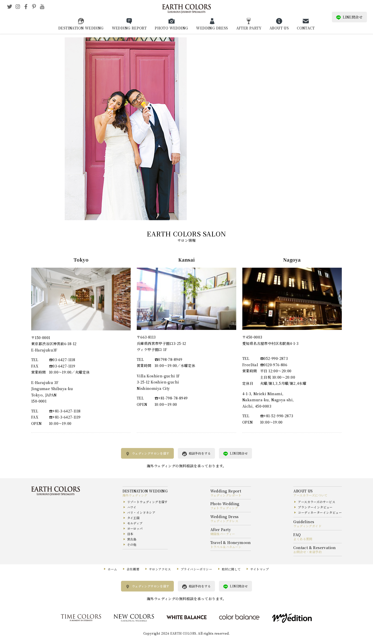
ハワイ (132, 507)
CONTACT (306, 27)
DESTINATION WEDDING (81, 27)
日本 (130, 534)
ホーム (112, 569)
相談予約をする (200, 453)
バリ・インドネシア (141, 512)
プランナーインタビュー (315, 507)
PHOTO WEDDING (171, 27)
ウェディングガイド (307, 526)
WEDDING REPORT (129, 27)
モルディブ (135, 523)
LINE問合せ (353, 17)
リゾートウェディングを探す (147, 502)
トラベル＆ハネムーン (226, 547)
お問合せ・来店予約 (307, 552)
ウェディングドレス (224, 521)
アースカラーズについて (310, 495)
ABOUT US (279, 27)
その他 (132, 544)
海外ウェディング (135, 495)
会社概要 (133, 569)
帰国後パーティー (222, 534)
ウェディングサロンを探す (150, 453)
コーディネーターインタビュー (320, 512)
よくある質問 (302, 539)
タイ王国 (133, 518)
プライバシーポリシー (196, 569)
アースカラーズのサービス (316, 502)
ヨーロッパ (135, 528)
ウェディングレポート (226, 495)
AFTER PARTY (248, 27)
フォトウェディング (224, 508)
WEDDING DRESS (212, 27)
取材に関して (231, 569)
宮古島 (132, 539)
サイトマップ (259, 569)
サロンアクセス (160, 569)
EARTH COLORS (183, 633)
